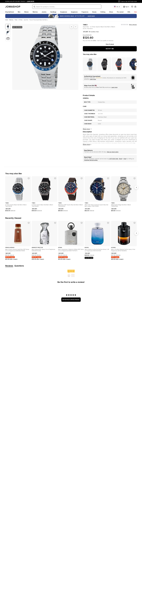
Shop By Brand (9, 12)
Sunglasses (63, 12)
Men (19, 12)
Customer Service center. (91, 160)
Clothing (102, 12)
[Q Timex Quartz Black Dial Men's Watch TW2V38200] (55, 178)
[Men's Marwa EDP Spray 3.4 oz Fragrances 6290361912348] (55, 222)
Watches (35, 12)
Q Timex (20, 19)
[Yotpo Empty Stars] (124, 24)
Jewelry (44, 12)
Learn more (93, 79)
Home (6, 19)
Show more (86, 144)
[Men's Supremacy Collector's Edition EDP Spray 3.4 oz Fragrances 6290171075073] (81, 222)
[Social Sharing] (71, 26)
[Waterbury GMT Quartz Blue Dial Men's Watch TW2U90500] (81, 178)
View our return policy (112, 152)
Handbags (53, 12)
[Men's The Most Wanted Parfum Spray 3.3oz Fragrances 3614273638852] (134, 222)
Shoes (111, 12)
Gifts (128, 12)
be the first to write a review (71, 299)
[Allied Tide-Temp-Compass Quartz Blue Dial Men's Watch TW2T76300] (108, 178)
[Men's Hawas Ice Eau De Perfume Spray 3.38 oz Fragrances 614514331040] (108, 222)
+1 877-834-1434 (113, 158)
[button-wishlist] (132, 7)
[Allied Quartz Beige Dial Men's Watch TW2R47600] (134, 178)
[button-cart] (135, 7)
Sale (135, 12)
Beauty (94, 12)
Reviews (9, 266)
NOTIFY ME (110, 49)
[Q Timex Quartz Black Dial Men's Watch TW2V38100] (28, 178)
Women (26, 12)
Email (120, 158)
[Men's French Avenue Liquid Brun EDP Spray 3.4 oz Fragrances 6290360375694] (28, 222)
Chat (125, 158)
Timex (16, 19)
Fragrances (85, 12)
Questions (19, 266)
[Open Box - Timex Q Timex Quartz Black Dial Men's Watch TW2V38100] (75, 26)
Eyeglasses (74, 12)
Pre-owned (120, 12)
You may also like (89, 54)
